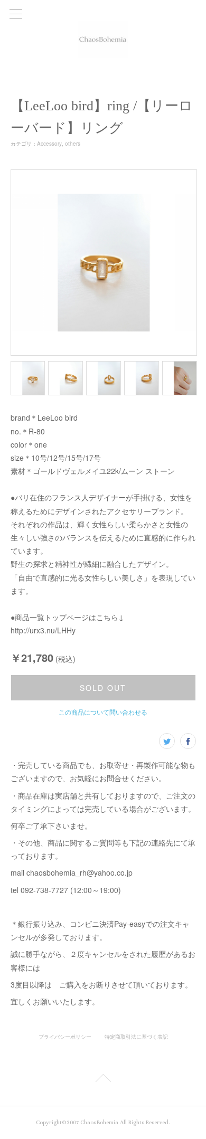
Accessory (49, 143)
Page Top (103, 1080)
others (72, 143)
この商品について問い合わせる (103, 711)
